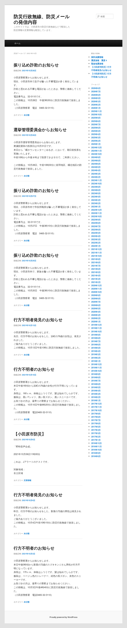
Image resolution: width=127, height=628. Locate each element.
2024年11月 (96, 150)
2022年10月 (96, 216)
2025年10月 (96, 114)
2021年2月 (96, 282)
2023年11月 (96, 180)
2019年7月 (96, 341)
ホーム (17, 43)
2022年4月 (96, 236)
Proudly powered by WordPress (63, 617)
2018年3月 (96, 393)
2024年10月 (96, 153)
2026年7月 (96, 91)
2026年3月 (96, 101)
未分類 (26, 115)
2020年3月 (96, 314)
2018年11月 (96, 367)
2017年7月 (96, 420)
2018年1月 (96, 400)
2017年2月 (96, 436)
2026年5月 (96, 98)
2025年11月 (96, 111)
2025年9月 (96, 117)
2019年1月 (96, 361)
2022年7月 (96, 226)
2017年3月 (96, 433)
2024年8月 (96, 160)
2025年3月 (96, 137)
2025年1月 (96, 143)
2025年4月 (96, 134)
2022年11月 (96, 213)
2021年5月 (96, 272)
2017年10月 (96, 410)
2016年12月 (96, 443)
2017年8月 (96, 416)
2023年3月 (96, 199)
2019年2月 (96, 357)
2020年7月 (96, 301)
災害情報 (27, 480)
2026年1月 (96, 107)
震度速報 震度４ (99, 60)
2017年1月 (96, 439)
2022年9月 (96, 219)
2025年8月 (96, 121)
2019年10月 (96, 331)
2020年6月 (96, 305)
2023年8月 (96, 186)
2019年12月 (96, 324)
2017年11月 (96, 406)
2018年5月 (96, 387)
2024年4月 (96, 170)
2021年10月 (96, 255)
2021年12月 (96, 249)
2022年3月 (96, 239)
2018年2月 (96, 397)
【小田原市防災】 (30, 434)
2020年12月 (96, 285)
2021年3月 (96, 278)
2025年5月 (96, 130)
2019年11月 (96, 328)
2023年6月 (96, 190)
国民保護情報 (97, 57)
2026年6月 (96, 94)
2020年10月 (96, 291)
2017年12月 (96, 403)
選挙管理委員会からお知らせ (40, 129)
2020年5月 (96, 308)
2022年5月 (96, 232)
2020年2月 (96, 318)
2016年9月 (96, 452)
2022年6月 (96, 229)
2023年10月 (96, 183)
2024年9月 (96, 157)
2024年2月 (96, 176)
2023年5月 (96, 193)
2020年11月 (96, 288)
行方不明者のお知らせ (34, 369)
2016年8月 (96, 456)
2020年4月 (96, 311)
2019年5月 (96, 347)
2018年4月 (96, 390)
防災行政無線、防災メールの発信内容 (42, 19)
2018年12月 (96, 364)
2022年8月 (96, 222)
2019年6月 (96, 344)
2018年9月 (96, 374)
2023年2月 (96, 203)
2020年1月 (96, 321)
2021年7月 (96, 265)
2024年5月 (96, 167)
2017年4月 (96, 429)
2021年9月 (96, 259)
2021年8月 (96, 262)
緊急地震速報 (97, 63)
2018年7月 (96, 380)
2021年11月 (96, 252)
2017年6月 (96, 423)
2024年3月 (96, 173)
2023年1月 (96, 206)
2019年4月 (96, 351)
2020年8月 (96, 298)
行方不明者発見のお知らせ (38, 319)
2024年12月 (96, 147)
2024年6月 (96, 163)
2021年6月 (96, 268)
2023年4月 (96, 196)
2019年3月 (96, 354)
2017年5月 (96, 426)
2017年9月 (96, 413)
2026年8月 (96, 88)
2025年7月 (96, 124)
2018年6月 (96, 384)
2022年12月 (96, 209)
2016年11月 (96, 446)
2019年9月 (96, 334)
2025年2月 (96, 140)
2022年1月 (96, 245)
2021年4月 (96, 275)
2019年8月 (96, 337)
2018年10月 (96, 370)
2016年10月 (96, 449)
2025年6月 (96, 127)
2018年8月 (96, 377)
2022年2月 (96, 242)
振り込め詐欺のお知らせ (36, 65)
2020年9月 (96, 295)
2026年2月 (96, 104)
